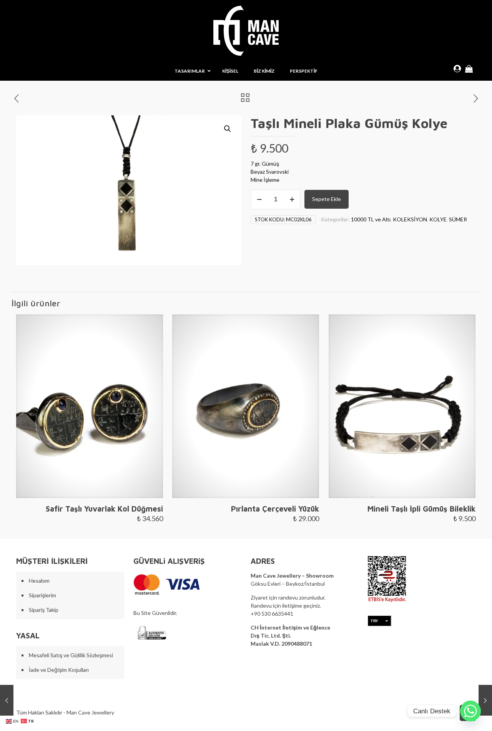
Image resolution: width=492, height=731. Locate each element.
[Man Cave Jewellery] (246, 30)
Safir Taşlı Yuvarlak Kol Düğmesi (104, 508)
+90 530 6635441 (272, 613)
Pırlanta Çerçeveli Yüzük (275, 508)
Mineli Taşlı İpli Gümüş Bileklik (421, 508)
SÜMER (458, 219)
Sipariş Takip (43, 609)
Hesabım (39, 580)
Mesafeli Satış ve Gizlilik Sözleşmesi (71, 655)
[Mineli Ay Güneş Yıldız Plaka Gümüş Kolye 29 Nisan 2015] (6, 700)
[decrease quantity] (259, 199)
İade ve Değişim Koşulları (59, 669)
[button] (228, 128)
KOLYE (438, 219)
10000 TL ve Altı (371, 219)
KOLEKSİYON (410, 219)
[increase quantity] (292, 199)
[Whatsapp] (470, 711)
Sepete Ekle (326, 199)
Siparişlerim (42, 595)
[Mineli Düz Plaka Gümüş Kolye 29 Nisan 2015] (485, 700)
